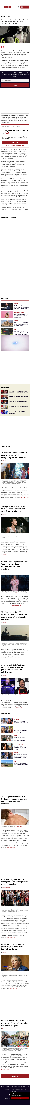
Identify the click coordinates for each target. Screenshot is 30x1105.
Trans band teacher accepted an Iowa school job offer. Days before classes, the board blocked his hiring (21, 740)
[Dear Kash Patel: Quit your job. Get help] (4, 402)
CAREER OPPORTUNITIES (15, 1086)
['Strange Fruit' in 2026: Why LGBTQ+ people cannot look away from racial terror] (15, 524)
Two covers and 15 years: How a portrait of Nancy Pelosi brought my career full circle (15, 455)
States (15, 735)
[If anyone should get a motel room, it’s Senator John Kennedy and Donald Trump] (4, 392)
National (16, 303)
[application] (15, 343)
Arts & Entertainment (19, 744)
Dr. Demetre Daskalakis (6, 887)
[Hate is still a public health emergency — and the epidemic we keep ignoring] (15, 897)
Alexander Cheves (5, 1028)
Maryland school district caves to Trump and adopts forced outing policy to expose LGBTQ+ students (21, 757)
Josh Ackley (4, 514)
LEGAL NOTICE (15, 1091)
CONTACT (3, 1086)
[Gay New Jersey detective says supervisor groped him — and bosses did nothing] (7, 331)
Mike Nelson (4, 460)
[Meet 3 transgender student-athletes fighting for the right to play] (7, 729)
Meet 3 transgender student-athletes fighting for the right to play (21, 730)
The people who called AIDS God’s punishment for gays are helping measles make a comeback (14, 800)
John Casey (4, 572)
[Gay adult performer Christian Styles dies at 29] (7, 721)
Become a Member (15, 142)
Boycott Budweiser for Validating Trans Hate (17, 412)
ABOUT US (8, 1086)
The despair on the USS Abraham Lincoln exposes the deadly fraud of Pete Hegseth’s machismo (14, 616)
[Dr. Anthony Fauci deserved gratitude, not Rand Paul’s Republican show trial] (15, 962)
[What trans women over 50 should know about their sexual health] (7, 314)
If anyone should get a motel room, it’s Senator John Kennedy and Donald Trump (19, 392)
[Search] (18, 7)
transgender (4, 69)
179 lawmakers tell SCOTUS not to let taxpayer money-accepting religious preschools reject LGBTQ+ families (21, 325)
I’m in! (15, 85)
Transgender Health (19, 312)
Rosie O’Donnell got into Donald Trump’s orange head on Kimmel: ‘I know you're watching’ (15, 565)
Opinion (7, 12)
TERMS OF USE (23, 1089)
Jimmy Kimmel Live (20, 592)
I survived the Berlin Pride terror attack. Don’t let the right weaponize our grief (15, 1023)
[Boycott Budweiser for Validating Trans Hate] (4, 412)
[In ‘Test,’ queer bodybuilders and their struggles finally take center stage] (7, 746)
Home (2, 12)
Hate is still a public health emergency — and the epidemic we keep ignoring (14, 881)
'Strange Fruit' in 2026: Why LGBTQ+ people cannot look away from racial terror (13, 508)
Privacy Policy (13, 1095)
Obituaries (16, 719)
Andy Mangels (8, 46)
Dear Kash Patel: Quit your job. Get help (18, 402)
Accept (20, 1098)
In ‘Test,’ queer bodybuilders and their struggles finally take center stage (21, 748)
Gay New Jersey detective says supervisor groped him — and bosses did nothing (21, 333)
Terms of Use (20, 1095)
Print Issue (17, 727)
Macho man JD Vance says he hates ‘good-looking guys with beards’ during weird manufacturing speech (21, 308)
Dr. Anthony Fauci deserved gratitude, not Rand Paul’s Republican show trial (13, 946)
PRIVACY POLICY (7, 1089)
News (15, 329)
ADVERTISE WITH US (25, 1086)
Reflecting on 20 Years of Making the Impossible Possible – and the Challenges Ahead (18, 408)
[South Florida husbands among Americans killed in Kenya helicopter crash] (7, 763)
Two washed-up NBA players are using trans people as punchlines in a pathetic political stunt (13, 668)
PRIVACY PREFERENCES (15, 1089)
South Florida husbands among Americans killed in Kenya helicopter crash (21, 764)
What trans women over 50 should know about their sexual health (21, 315)
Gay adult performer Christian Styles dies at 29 (21, 721)
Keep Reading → (16, 605)
